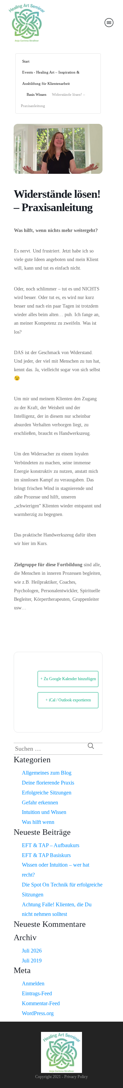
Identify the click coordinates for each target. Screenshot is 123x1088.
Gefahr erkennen (40, 802)
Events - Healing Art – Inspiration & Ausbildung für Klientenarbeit (51, 77)
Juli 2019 (32, 960)
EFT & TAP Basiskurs (46, 855)
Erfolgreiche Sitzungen (46, 792)
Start (25, 61)
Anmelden (33, 983)
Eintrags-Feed (37, 993)
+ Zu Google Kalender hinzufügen (68, 678)
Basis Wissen (36, 94)
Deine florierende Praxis (48, 783)
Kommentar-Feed (41, 1003)
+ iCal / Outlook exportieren (68, 700)
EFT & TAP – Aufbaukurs (50, 845)
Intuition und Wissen (44, 812)
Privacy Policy (76, 1076)
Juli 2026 (32, 951)
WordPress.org (38, 1013)
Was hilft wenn (38, 822)
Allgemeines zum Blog (46, 773)
